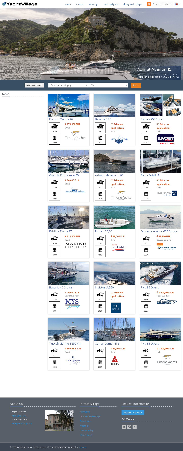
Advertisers (85, 411)
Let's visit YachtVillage (90, 416)
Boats (68, 4)
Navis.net (83, 447)
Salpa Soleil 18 (150, 175)
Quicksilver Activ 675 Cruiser (160, 231)
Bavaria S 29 (103, 119)
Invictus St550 (104, 287)
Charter (80, 4)
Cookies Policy (86, 430)
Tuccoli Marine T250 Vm (65, 343)
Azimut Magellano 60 (109, 175)
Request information (132, 412)
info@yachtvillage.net (22, 423)
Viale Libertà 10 (19, 415)
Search (136, 85)
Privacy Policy (86, 434)
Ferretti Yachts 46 (61, 119)
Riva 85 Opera (150, 287)
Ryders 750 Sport (152, 119)
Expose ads (85, 421)
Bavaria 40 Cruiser (61, 287)
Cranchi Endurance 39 (64, 175)
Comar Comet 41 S (107, 343)
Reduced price (111, 4)
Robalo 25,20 (103, 231)
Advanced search (34, 85)
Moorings (94, 4)
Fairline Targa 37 (60, 231)
